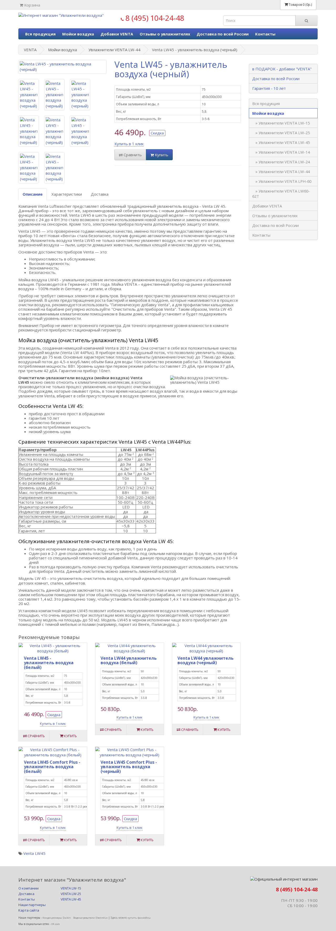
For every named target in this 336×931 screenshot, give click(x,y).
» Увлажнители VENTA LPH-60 (281, 181)
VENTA (30, 49)
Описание (33, 194)
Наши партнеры (32, 904)
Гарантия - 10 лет (269, 88)
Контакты (265, 34)
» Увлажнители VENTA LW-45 (281, 142)
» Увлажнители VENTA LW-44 (281, 171)
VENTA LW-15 (72, 888)
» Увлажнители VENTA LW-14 (281, 152)
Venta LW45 (34, 853)
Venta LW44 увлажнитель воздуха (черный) (205, 660)
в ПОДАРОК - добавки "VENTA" (282, 68)
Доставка (99, 194)
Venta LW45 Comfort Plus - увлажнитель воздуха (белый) (52, 766)
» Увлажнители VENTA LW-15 (281, 123)
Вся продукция (40, 34)
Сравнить (132, 154)
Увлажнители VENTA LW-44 (114, 49)
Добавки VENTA (117, 34)
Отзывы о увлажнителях (165, 34)
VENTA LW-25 (72, 893)
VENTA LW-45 (71, 899)
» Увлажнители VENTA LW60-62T (281, 193)
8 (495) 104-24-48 (154, 18)
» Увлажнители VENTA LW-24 (281, 161)
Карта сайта (28, 910)
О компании (28, 888)
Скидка (157, 133)
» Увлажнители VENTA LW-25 (281, 132)
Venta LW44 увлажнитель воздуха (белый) (129, 660)
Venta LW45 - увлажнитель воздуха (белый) (49, 662)
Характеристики (66, 194)
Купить (161, 154)
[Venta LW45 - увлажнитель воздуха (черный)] (62, 67)
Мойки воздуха (78, 34)
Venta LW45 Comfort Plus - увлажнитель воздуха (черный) (129, 766)
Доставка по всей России (223, 34)
